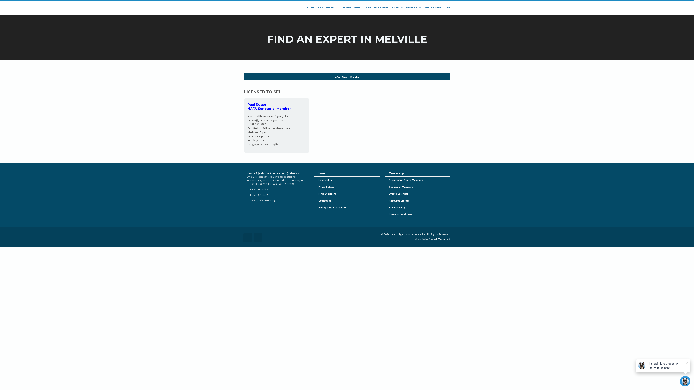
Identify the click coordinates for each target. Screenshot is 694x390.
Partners (413, 7)
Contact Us (324, 200)
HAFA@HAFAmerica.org (262, 200)
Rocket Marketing (439, 239)
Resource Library (399, 200)
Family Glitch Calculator (332, 207)
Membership (351, 7)
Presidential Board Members (406, 180)
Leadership (327, 7)
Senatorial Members (401, 187)
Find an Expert (377, 7)
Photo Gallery (326, 187)
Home (310, 7)
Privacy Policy (397, 207)
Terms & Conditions (400, 214)
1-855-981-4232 (258, 189)
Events (397, 7)
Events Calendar (398, 193)
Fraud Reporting (437, 7)
